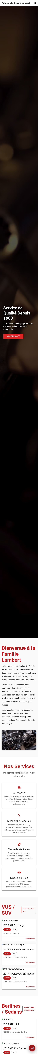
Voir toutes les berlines (29, 1009)
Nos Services (13, 336)
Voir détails (30, 938)
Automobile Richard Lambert (16, 3)
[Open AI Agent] (32, 1048)
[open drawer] (35, 3)
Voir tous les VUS (28, 910)
